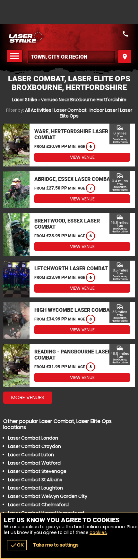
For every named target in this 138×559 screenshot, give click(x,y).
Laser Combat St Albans (35, 479)
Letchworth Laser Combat (71, 268)
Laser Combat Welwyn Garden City (47, 496)
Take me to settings (56, 545)
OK (17, 545)
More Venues (27, 397)
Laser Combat (70, 110)
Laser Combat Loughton (35, 488)
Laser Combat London (33, 438)
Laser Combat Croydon (34, 446)
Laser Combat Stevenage (37, 471)
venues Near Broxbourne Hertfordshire (83, 99)
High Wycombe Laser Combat (73, 310)
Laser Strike (24, 99)
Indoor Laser (103, 110)
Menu (15, 56)
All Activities (38, 110)
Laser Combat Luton (31, 454)
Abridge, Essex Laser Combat (73, 179)
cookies (98, 532)
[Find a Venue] (71, 56)
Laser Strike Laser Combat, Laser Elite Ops (69, 37)
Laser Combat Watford (34, 463)
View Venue (82, 157)
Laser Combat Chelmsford (38, 504)
